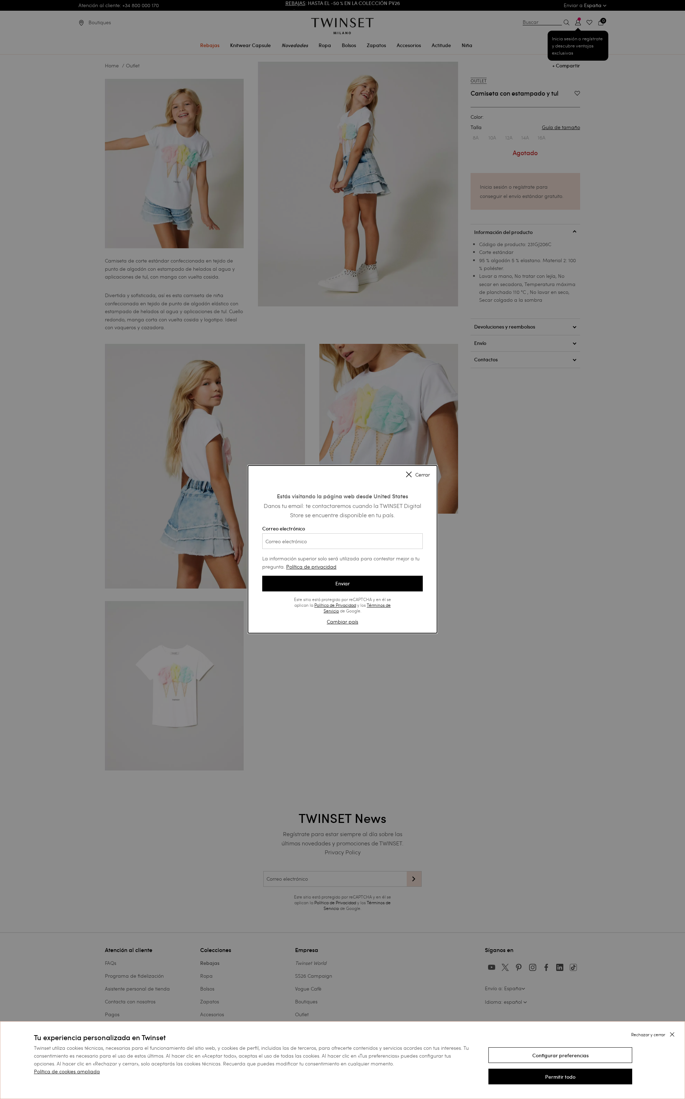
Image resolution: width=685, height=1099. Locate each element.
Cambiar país (342, 621)
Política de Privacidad (335, 605)
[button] (560, 1055)
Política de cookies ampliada (67, 1071)
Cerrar (422, 475)
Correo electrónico (283, 528)
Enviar (342, 583)
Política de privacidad (311, 566)
